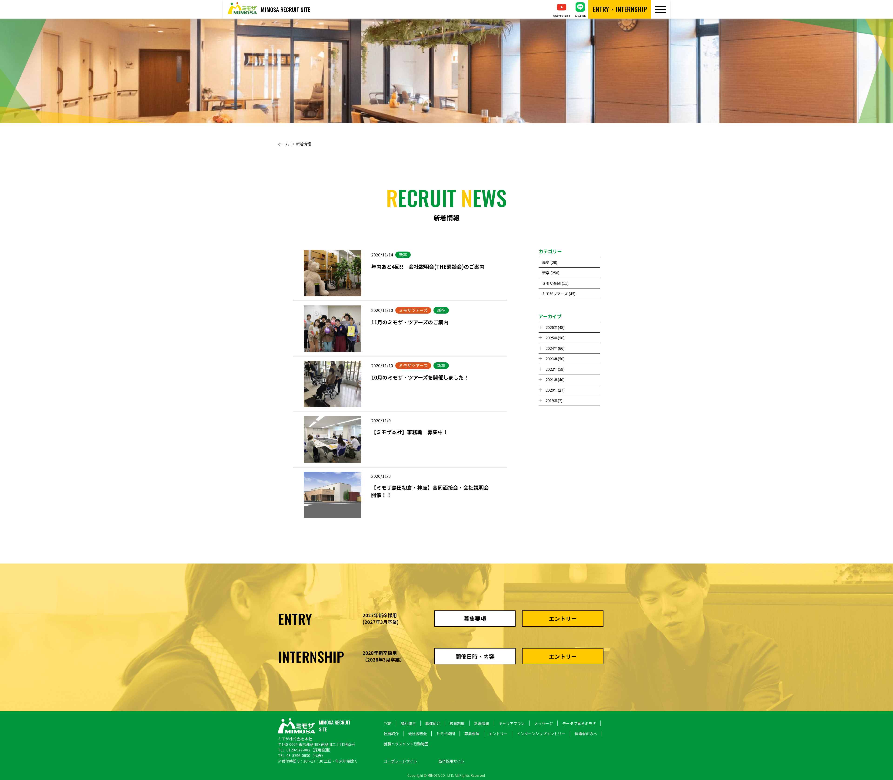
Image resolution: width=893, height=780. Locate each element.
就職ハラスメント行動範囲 (406, 744)
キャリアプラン (512, 723)
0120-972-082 (298, 750)
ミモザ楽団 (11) (555, 283)
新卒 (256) (551, 272)
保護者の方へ (586, 733)
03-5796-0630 (298, 755)
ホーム (283, 144)
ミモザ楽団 (445, 733)
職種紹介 (432, 723)
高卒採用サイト (451, 761)
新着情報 (303, 144)
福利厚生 (408, 723)
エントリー (498, 733)
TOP (387, 723)
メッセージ (543, 723)
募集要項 (471, 733)
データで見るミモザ (579, 723)
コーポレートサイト (400, 761)
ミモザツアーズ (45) (559, 293)
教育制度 (457, 723)
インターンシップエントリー (541, 733)
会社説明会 (417, 733)
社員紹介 (391, 733)
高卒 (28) (549, 262)
